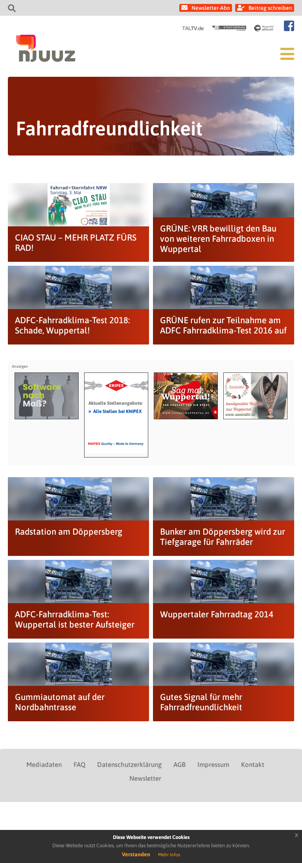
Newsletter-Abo (211, 8)
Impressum (213, 765)
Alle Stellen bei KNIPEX (115, 411)
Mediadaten (44, 765)
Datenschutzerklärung (129, 765)
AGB (179, 765)
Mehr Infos (169, 854)
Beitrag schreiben (270, 8)
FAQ (79, 765)
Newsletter (145, 778)
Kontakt (252, 765)
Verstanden (136, 854)
